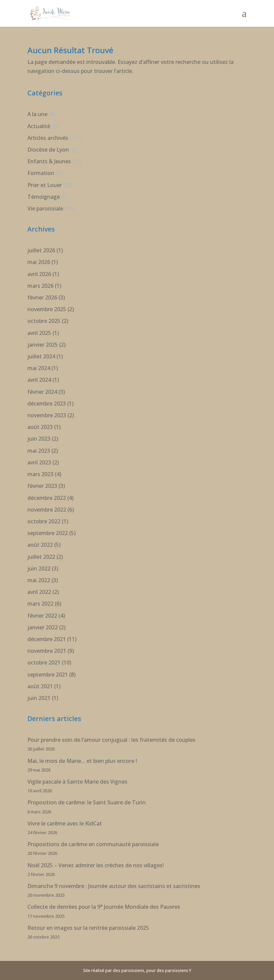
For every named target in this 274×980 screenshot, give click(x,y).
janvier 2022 (42, 627)
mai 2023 (38, 450)
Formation (40, 173)
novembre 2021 (46, 650)
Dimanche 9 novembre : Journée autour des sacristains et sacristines (113, 886)
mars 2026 (40, 285)
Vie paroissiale (45, 208)
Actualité (38, 126)
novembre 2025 (46, 309)
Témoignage (43, 196)
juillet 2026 (41, 250)
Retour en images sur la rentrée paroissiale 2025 (88, 927)
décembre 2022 (46, 498)
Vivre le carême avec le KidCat (64, 823)
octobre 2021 (43, 662)
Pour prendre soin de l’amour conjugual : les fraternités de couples (111, 739)
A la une (37, 114)
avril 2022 (39, 592)
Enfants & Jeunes (49, 161)
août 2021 (40, 686)
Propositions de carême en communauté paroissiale (93, 844)
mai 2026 (38, 262)
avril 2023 (39, 462)
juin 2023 (38, 438)
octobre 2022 (43, 521)
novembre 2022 (46, 509)
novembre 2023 (46, 415)
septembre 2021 (47, 674)
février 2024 (42, 391)
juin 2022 (38, 568)
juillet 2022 (41, 556)
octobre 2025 (43, 321)
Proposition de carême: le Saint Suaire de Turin (86, 802)
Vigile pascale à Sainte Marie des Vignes (77, 781)
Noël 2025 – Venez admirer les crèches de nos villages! (95, 865)
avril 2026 (39, 274)
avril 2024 (39, 379)
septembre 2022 (47, 533)
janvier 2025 (42, 344)
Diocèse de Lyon (48, 149)
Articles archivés (47, 138)
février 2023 (42, 485)
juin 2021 (38, 698)
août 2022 (40, 544)
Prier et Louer (44, 185)
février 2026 (42, 297)
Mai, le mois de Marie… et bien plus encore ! (82, 761)
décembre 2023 (46, 403)
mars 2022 (40, 603)
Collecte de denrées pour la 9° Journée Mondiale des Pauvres (103, 906)
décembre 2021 (46, 639)
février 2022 (42, 615)
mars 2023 (40, 474)
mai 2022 (38, 580)
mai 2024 (38, 368)
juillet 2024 (41, 356)
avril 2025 (39, 333)
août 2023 (40, 427)
